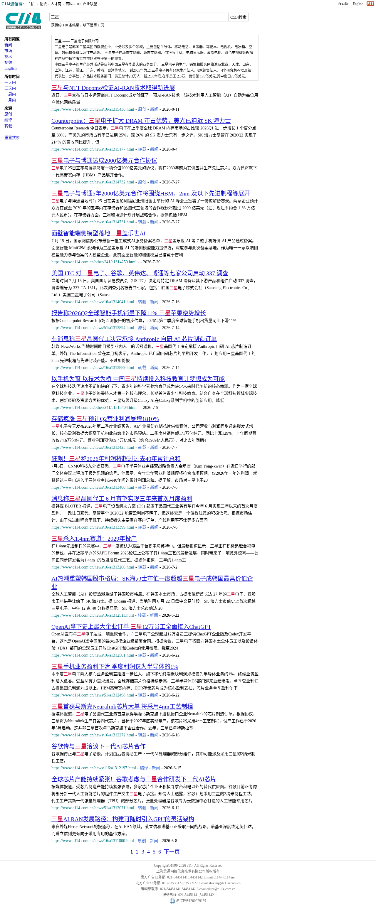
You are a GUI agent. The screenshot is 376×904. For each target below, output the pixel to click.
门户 (32, 4)
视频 (8, 62)
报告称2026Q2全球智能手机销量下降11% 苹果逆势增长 (128, 313)
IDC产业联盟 (87, 4)
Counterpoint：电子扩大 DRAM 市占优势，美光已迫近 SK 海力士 (141, 120)
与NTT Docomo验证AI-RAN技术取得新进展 (113, 88)
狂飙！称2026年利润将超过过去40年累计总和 (116, 459)
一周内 (10, 94)
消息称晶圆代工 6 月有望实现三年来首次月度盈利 (121, 498)
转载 (8, 126)
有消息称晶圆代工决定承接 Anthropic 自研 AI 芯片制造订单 (134, 339)
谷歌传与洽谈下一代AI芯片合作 (98, 746)
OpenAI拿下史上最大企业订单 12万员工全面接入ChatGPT (131, 626)
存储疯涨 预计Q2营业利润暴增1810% (105, 419)
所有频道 (12, 39)
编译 (8, 120)
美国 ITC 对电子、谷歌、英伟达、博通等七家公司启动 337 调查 (139, 273)
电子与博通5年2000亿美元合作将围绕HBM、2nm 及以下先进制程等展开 (150, 193)
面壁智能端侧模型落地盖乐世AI (98, 233)
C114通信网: (12, 4)
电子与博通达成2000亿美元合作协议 (104, 160)
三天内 (10, 88)
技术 (8, 56)
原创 (8, 114)
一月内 (10, 100)
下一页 (172, 852)
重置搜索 (12, 137)
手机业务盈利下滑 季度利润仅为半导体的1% (114, 666)
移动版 (343, 4)
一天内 (10, 82)
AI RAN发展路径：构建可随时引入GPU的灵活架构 (122, 819)
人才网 (56, 4)
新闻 (8, 45)
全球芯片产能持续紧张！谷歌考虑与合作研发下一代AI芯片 (133, 779)
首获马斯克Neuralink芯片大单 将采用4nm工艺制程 (122, 706)
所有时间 (12, 76)
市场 (8, 50)
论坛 (43, 4)
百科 (69, 4)
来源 (8, 108)
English (358, 4)
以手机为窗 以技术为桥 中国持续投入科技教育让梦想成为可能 (138, 379)
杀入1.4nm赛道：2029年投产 (94, 538)
